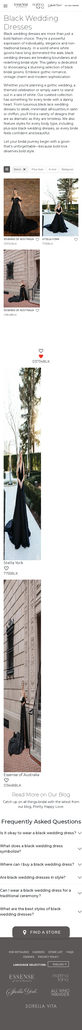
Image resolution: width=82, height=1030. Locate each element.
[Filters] (7, 169)
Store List (55, 952)
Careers (38, 952)
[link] (22, 211)
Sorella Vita (41, 1006)
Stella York (54, 5)
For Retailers (19, 952)
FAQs (70, 952)
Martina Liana (38, 5)
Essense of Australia (21, 5)
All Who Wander (60, 992)
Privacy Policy (48, 956)
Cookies (28, 956)
